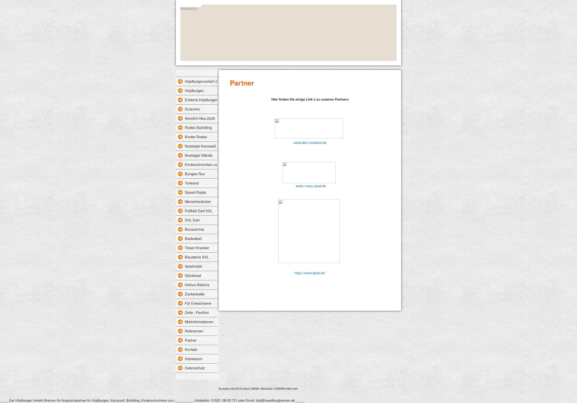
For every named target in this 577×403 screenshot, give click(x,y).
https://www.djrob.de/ (310, 272)
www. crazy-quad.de (310, 185)
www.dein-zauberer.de (310, 142)
